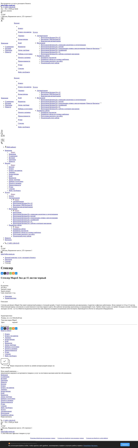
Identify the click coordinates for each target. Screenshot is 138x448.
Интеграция (41, 43)
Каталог (17, 23)
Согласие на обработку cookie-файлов (97, 438)
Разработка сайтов (43, 56)
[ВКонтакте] (2, 273)
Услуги (35, 32)
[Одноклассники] (13, 273)
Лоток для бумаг (23, 50)
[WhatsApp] (10, 273)
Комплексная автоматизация (51, 41)
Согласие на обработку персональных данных (71, 438)
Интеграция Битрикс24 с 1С (50, 52)
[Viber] (7, 273)
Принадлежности (24, 61)
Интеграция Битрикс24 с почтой (52, 46)
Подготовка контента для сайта (52, 61)
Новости (8, 52)
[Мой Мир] (16, 273)
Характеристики (10, 298)
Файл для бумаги (24, 72)
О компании (9, 46)
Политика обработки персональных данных (42, 438)
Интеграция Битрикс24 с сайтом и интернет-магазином (60, 54)
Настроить (94, 445)
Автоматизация (42, 36)
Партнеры (8, 50)
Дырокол (21, 36)
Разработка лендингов (48, 57)
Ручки (20, 65)
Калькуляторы (23, 39)
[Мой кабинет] (1, 21)
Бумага (20, 28)
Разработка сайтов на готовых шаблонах (55, 59)
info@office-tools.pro (8, 254)
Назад (13, 152)
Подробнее (87, 445)
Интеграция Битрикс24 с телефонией (54, 50)
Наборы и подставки (25, 54)
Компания (4, 43)
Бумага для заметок (24, 32)
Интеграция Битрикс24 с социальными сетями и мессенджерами (63, 48)
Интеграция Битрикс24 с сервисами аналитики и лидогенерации (63, 45)
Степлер (21, 68)
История (8, 48)
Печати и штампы (24, 57)
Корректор (21, 46)
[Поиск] (2, 18)
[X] (5, 273)
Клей (20, 43)
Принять (125, 444)
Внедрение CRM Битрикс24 (50, 39)
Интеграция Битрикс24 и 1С (51, 37)
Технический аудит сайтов (50, 63)
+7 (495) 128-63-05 (9, 7)
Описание (8, 296)
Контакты (96, 48)
